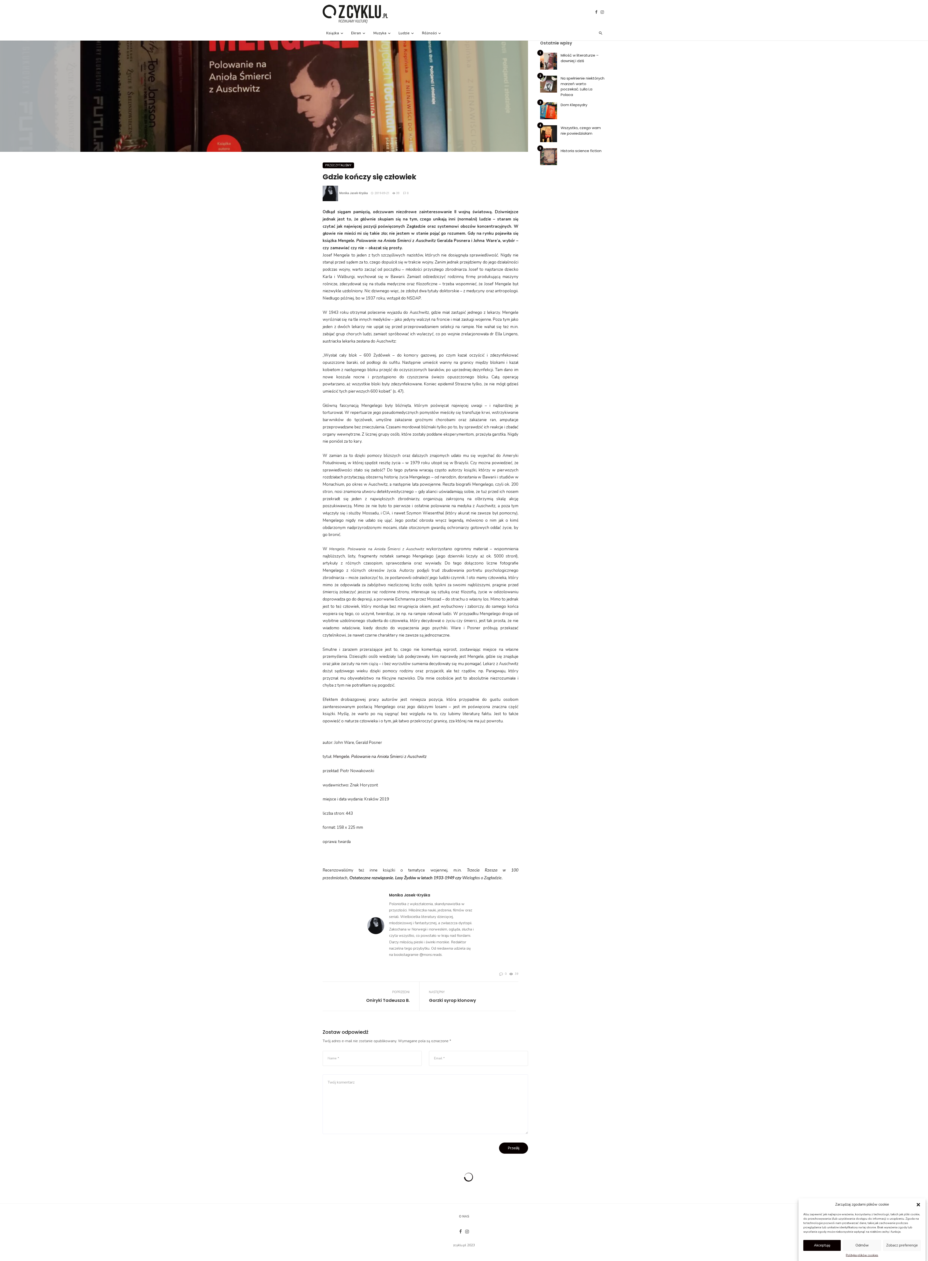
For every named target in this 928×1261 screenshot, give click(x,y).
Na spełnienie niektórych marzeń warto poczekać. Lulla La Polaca (582, 86)
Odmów (862, 1245)
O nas (464, 1216)
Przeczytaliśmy (338, 165)
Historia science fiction (581, 150)
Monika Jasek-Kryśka (353, 193)
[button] (918, 1204)
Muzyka (379, 33)
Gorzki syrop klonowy (452, 1000)
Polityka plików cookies (862, 1255)
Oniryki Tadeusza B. (388, 1000)
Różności (429, 33)
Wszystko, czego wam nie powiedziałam (581, 130)
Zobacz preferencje (902, 1245)
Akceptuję (822, 1245)
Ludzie (404, 33)
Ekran (356, 33)
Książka (332, 33)
